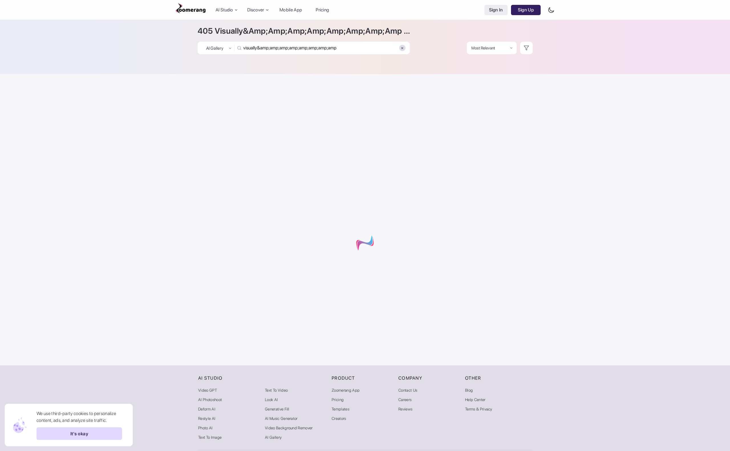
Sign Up (526, 10)
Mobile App (290, 10)
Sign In (496, 10)
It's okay (79, 433)
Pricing (322, 10)
